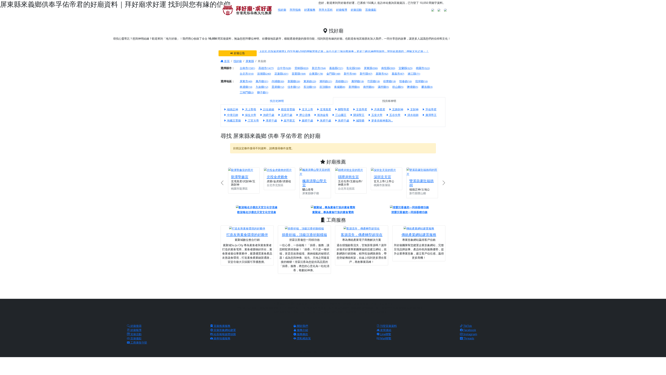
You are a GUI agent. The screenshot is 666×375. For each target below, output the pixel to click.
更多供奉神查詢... (382, 120)
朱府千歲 (325, 120)
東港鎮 (310, 81)
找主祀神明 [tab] (277, 101)
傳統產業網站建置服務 (419, 234)
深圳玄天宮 (382, 176)
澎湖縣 (264, 74)
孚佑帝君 (431, 109)
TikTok (467, 326)
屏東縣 (250, 61)
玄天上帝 (307, 109)
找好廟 (237, 61)
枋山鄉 (397, 87)
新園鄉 (294, 81)
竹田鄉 (373, 81)
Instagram (470, 334)
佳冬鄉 (294, 87)
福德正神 (232, 109)
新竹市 (350, 74)
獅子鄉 (262, 92)
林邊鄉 (246, 87)
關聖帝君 (343, 109)
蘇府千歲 (307, 120)
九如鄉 (262, 87)
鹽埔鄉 (412, 87)
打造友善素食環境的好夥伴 (247, 234)
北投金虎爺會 (277, 176)
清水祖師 (413, 115)
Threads (468, 338)
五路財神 (397, 109)
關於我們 (302, 326)
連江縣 (414, 74)
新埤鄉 (354, 87)
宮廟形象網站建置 (224, 330)
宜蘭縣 (405, 68)
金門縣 (333, 74)
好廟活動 (356, 10)
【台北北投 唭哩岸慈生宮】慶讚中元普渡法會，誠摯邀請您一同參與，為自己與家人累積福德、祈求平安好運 (326, 54)
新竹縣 (366, 74)
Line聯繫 (385, 334)
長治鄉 (310, 87)
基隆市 (382, 74)
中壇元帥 (232, 115)
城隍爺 (359, 120)
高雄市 (266, 68)
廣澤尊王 (431, 115)
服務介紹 (302, 330)
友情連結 (385, 330)
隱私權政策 (303, 338)
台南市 (247, 68)
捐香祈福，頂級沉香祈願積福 (304, 234)
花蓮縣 (281, 74)
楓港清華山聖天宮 (314, 182)
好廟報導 (341, 10)
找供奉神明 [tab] (389, 101)
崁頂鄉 (325, 87)
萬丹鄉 (262, 81)
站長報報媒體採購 (224, 334)
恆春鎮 (405, 81)
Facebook (469, 330)
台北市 (247, 74)
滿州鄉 (383, 87)
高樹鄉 (341, 81)
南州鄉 (368, 87)
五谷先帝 (394, 115)
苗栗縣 (299, 74)
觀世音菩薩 (287, 109)
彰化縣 (353, 68)
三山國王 (340, 115)
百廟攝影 (370, 10)
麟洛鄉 (427, 87)
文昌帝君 (361, 109)
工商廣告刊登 (138, 342)
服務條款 (302, 334)
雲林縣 (301, 68)
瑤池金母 (322, 115)
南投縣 (388, 68)
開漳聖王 (358, 115)
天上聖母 (250, 109)
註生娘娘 (268, 109)
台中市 (284, 68)
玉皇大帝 (376, 115)
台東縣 (316, 74)
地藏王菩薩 (233, 120)
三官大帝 (253, 120)
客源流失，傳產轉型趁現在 (361, 234)
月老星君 (379, 109)
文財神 (414, 109)
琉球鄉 (421, 81)
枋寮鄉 (389, 81)
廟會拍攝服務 (221, 338)
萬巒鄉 (357, 81)
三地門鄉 (247, 92)
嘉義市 (398, 74)
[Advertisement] (333, 286)
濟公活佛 (304, 115)
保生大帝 (250, 115)
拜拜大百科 (326, 10)
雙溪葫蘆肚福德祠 (421, 182)
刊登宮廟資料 (388, 326)
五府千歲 (286, 115)
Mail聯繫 (385, 338)
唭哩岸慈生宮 (348, 176)
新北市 (319, 68)
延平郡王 (289, 120)
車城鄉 (339, 87)
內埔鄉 (278, 81)
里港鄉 (278, 87)
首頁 (226, 61)
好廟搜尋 (136, 326)
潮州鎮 (325, 81)
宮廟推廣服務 (221, 326)
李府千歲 (271, 120)
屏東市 (246, 81)
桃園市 (423, 68)
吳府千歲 (343, 120)
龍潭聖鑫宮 (239, 176)
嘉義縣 (336, 68)
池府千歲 (268, 115)
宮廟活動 (136, 334)
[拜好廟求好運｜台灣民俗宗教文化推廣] (247, 10)
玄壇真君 (325, 109)
